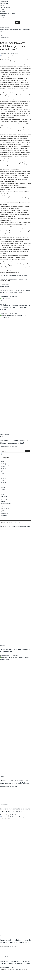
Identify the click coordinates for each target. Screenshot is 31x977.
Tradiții (2, 15)
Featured (3, 489)
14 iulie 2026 (13, 313)
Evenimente (3, 485)
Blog (1, 35)
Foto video (3, 491)
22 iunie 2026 (13, 446)
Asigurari (3, 466)
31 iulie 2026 (13, 296)
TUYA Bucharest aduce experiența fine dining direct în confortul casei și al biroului (15, 307)
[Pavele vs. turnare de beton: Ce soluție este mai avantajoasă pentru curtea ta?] (12, 951)
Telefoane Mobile (5, 508)
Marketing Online (5, 499)
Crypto (2, 480)
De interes (3, 9)
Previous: (13, 275)
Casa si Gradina (5, 7)
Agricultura (3, 463)
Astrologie (3, 468)
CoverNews (19, 969)
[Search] (0, 19)
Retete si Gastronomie (7, 13)
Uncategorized (4, 513)
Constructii (3, 478)
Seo (2, 506)
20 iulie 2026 (13, 967)
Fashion (2, 11)
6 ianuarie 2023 (14, 53)
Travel (1, 436)
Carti (2, 475)
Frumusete (3, 492)
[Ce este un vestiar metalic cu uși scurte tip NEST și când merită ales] (4, 284)
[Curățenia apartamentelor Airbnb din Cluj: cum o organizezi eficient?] (15, 373)
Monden (2, 17)
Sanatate (3, 505)
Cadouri (2, 473)
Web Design (4, 515)
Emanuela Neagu (5, 53)
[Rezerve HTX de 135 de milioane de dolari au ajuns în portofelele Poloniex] (15, 715)
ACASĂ (2, 5)
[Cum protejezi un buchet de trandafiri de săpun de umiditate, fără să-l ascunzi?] (15, 875)
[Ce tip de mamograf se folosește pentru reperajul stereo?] (15, 584)
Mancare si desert (5, 498)
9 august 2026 (13, 786)
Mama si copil (4, 496)
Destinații (3, 484)
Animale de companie (6, 464)
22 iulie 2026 (13, 946)
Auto (2, 470)
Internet (2, 494)
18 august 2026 (14, 655)
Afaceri (2, 461)
